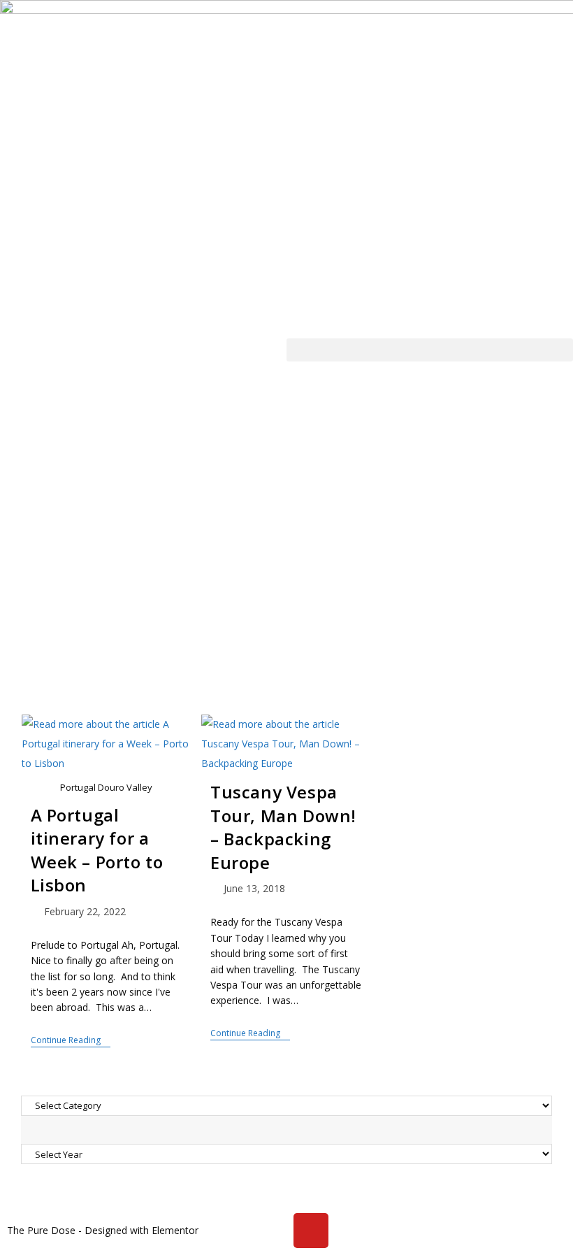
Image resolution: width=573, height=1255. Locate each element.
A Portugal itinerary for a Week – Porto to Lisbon (97, 850)
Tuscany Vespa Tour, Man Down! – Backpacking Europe (283, 827)
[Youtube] (310, 1230)
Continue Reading (70, 1040)
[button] (429, 349)
